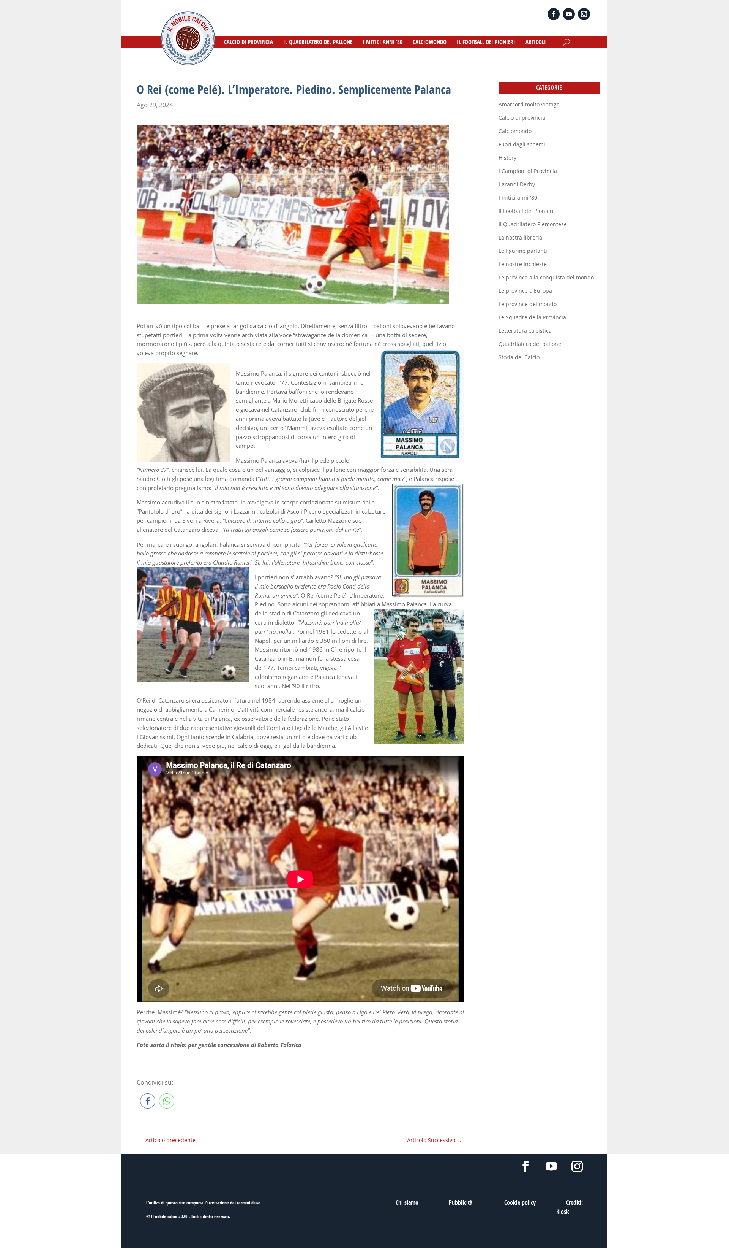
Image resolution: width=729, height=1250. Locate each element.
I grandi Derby (517, 184)
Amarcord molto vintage (529, 104)
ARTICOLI (535, 42)
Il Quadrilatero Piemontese (533, 224)
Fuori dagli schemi (522, 144)
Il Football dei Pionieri (526, 210)
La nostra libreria (520, 237)
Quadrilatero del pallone (530, 343)
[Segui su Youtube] (569, 14)
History (507, 157)
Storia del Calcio (519, 357)
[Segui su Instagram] (584, 14)
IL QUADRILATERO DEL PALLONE (317, 42)
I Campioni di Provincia (528, 170)
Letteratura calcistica (525, 330)
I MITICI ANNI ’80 (382, 42)
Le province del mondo (528, 304)
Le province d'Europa (525, 290)
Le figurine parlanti (523, 250)
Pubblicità (460, 1202)
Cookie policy (520, 1202)
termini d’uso (248, 1202)
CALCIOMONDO (430, 42)
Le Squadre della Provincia (532, 317)
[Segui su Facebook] (554, 14)
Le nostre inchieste (523, 264)
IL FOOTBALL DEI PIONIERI (486, 42)
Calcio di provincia (522, 117)
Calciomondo (515, 131)
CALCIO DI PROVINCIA (248, 42)
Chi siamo (407, 1202)
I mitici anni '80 (518, 197)
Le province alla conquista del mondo (546, 277)
